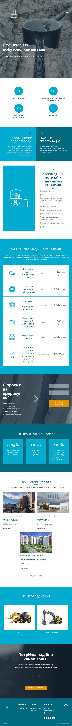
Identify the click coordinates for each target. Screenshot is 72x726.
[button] (6, 529)
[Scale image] (19, 617)
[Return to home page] (14, 13)
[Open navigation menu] (67, 13)
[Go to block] (66, 706)
